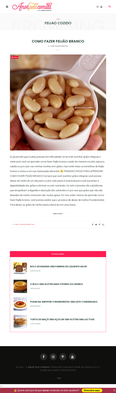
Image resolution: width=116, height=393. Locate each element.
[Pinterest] (62, 356)
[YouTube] (72, 356)
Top (59, 378)
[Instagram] (53, 356)
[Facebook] (43, 356)
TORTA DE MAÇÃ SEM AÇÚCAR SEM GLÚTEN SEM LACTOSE (62, 319)
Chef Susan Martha (59, 46)
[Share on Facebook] (92, 224)
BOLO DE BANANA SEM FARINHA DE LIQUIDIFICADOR (58, 266)
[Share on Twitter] (96, 224)
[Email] (103, 224)
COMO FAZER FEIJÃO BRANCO (58, 41)
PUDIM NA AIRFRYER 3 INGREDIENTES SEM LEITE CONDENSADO (63, 301)
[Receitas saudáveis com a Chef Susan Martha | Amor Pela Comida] (32, 6)
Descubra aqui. (92, 390)
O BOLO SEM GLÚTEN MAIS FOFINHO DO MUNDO (56, 284)
